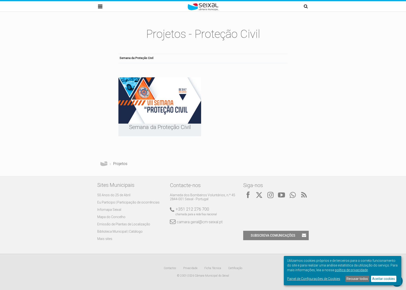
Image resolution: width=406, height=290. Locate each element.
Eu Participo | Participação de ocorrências (128, 202)
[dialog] (342, 270)
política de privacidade (351, 270)
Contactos (170, 268)
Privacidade (190, 268)
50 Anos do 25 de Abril (113, 195)
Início (103, 164)
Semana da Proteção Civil (136, 58)
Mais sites (104, 239)
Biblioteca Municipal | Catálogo (120, 231)
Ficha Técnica (212, 268)
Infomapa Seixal (109, 210)
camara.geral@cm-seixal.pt (200, 222)
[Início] (203, 9)
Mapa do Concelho (111, 217)
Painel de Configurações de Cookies (313, 279)
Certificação (235, 268)
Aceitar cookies (383, 279)
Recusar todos (357, 279)
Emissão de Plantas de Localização (123, 224)
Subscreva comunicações (273, 235)
